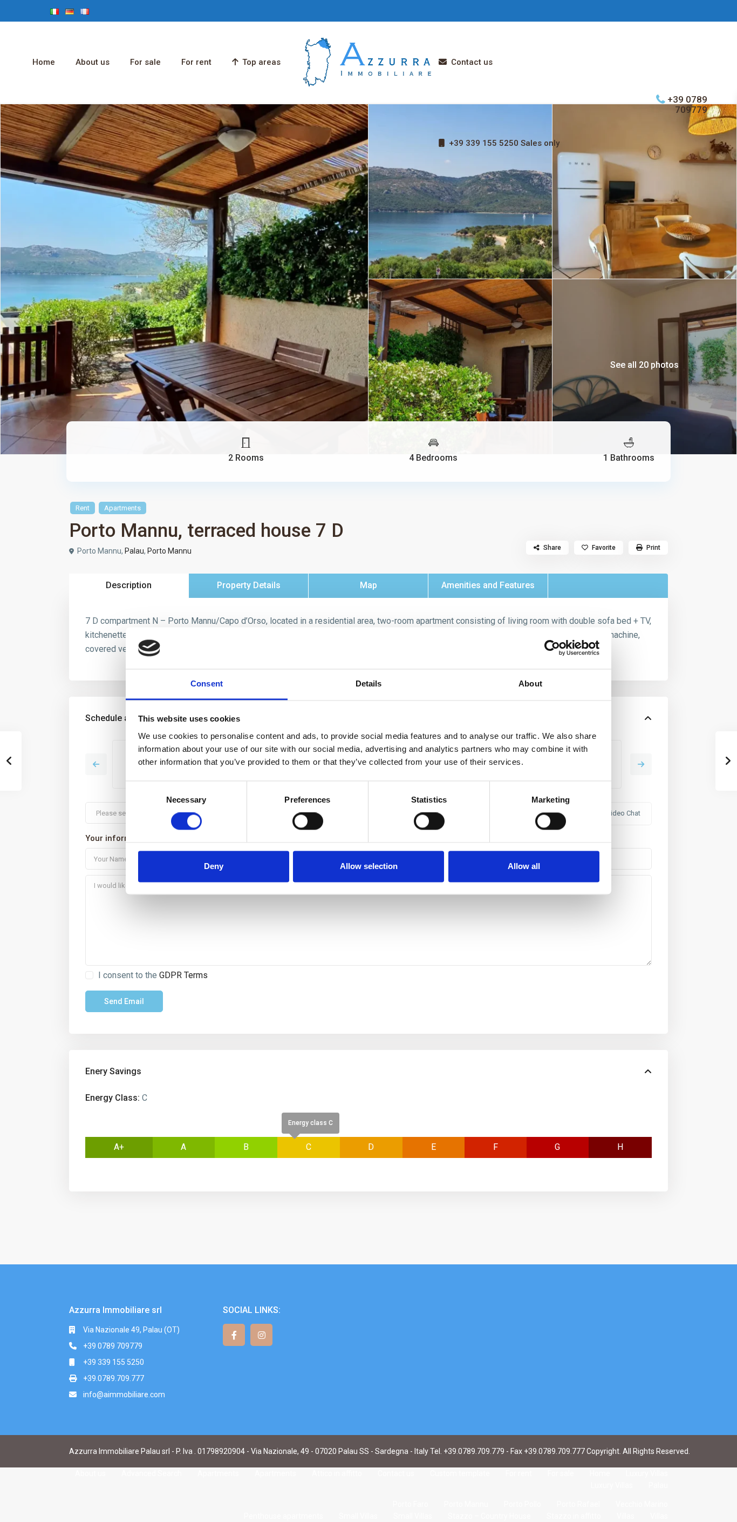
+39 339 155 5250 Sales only (504, 143)
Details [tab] (369, 683)
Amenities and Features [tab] (488, 585)
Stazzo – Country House (489, 1516)
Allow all (524, 866)
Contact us (472, 62)
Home (43, 62)
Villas (625, 1516)
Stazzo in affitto (574, 1516)
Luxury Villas (647, 1473)
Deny (213, 866)
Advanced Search (151, 1473)
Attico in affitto (337, 1473)
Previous (96, 764)
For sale (145, 62)
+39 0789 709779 (687, 104)
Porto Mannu (169, 551)
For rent (196, 62)
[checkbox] (89, 975)
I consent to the (153, 975)
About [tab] (530, 683)
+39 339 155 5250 (113, 1362)
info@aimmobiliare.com (124, 1394)
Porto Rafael (578, 1504)
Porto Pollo (522, 1504)
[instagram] (261, 1335)
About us (93, 62)
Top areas (261, 62)
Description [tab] (129, 585)
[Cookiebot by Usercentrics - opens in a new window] (552, 648)
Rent (83, 508)
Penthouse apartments (283, 1516)
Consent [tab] (206, 683)
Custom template (460, 1473)
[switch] (307, 821)
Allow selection (369, 866)
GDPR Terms (183, 975)
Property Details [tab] (249, 585)
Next (641, 764)
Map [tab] (368, 585)
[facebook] (234, 1335)
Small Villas (358, 1516)
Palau (134, 551)
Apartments (122, 508)
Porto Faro (410, 1504)
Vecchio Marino (642, 1504)
